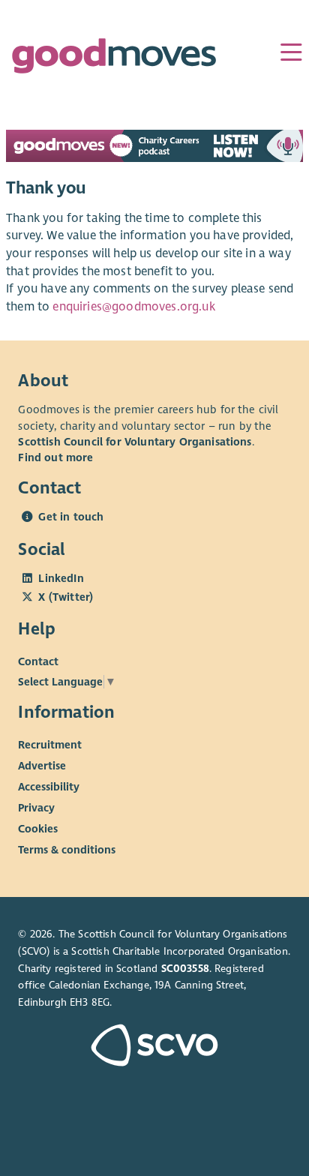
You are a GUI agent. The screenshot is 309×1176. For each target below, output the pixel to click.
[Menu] (291, 52)
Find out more (55, 457)
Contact (38, 661)
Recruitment (50, 745)
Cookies (38, 829)
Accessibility (49, 787)
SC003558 (185, 968)
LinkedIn (60, 578)
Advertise (42, 765)
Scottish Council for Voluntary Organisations (134, 441)
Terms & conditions (67, 849)
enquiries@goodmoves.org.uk (133, 306)
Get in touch (71, 517)
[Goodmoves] (114, 59)
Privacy (36, 807)
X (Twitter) (65, 597)
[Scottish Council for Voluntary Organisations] (154, 1047)
